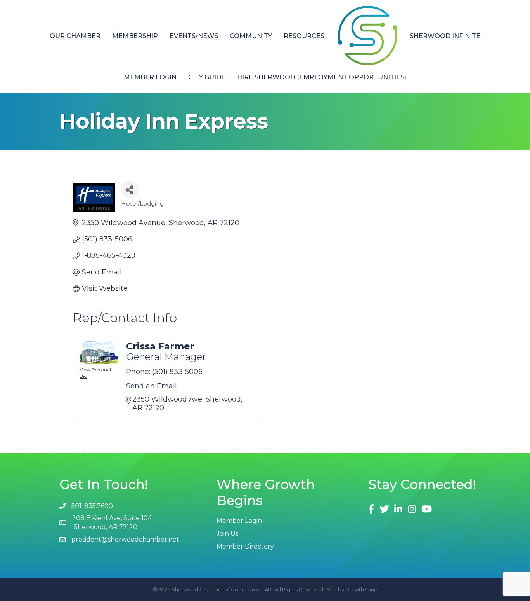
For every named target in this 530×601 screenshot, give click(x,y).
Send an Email (151, 386)
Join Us (227, 533)
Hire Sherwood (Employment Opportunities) (321, 77)
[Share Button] (130, 189)
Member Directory (245, 546)
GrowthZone (361, 589)
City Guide (206, 77)
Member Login (150, 77)
